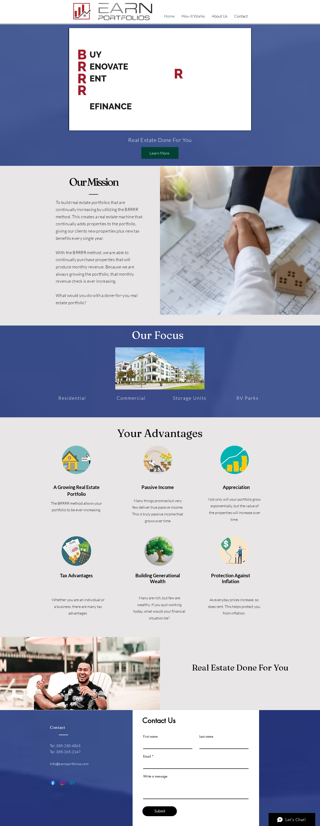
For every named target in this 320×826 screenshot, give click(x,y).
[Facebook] (53, 783)
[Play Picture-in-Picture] (237, 124)
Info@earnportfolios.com (69, 764)
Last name (206, 736)
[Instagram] (62, 783)
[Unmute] (83, 124)
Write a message (155, 776)
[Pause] (75, 124)
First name (150, 736)
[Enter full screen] (245, 124)
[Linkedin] (72, 783)
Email (147, 756)
